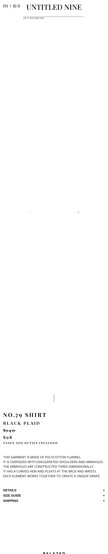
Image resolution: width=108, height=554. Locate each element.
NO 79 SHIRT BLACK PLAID (34, 18)
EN (5, 5)
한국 (16, 5)
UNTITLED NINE (54, 7)
